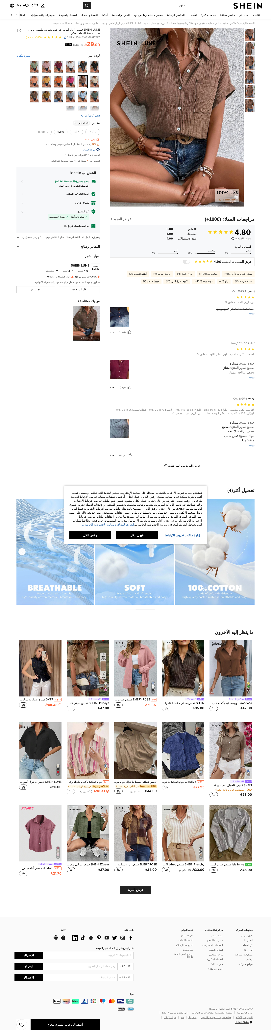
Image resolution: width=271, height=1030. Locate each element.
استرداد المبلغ (216, 950)
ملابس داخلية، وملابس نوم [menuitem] (148, 15)
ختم (182, 1017)
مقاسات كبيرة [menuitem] (208, 15)
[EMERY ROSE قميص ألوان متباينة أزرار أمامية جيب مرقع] (135, 833)
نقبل (131, 994)
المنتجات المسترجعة (212, 945)
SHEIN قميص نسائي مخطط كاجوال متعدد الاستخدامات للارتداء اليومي (183, 703)
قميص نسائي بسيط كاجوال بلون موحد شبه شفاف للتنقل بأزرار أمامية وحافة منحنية (135, 781)
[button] (18, 5)
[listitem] (86, 323)
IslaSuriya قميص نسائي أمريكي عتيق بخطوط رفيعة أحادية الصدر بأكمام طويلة (230, 864)
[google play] (56, 939)
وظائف (249, 959)
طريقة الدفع (187, 935)
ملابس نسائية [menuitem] (227, 15)
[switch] (186, 262)
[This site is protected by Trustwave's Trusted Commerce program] (131, 1009)
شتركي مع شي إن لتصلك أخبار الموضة (115, 948)
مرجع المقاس (216, 954)
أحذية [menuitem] (105, 15)
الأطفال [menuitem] (193, 15)
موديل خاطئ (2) (151, 281)
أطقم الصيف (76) (138, 274)
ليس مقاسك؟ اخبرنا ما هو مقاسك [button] (83, 155)
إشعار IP (192, 1017)
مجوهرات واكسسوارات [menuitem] (42, 15)
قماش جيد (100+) (208, 274)
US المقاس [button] (83, 123)
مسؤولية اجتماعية (244, 954)
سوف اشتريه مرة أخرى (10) (238, 274)
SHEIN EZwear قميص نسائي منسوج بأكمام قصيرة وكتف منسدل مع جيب (88, 864)
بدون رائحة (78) (184, 274)
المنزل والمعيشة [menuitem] (121, 15)
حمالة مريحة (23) (243, 281)
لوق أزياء (248, 950)
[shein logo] (247, 5)
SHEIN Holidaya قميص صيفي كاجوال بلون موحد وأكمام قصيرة (88, 703)
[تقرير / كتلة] (112, 332)
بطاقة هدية (188, 950)
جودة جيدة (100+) (203, 281)
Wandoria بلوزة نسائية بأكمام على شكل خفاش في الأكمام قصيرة (230, 703)
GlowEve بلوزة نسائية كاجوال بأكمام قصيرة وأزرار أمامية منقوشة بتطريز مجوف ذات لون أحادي (183, 781)
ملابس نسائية (229, 23)
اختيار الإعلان (170, 1017)
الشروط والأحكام (244, 1017)
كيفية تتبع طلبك (215, 969)
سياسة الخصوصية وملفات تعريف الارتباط (212, 1012)
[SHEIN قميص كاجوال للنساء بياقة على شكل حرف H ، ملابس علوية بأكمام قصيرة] (230, 750)
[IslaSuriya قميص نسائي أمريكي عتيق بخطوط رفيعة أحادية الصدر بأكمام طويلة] (230, 833)
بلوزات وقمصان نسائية (155, 23)
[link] (35, 5)
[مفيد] (129, 332)
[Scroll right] (11, 15)
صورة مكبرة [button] (23, 55)
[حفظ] (21, 1024)
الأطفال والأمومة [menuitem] (68, 15)
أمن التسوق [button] (83, 211)
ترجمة (252, 313)
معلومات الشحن (215, 940)
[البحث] (87, 5)
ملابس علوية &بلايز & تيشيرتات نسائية (186, 23)
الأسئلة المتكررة (215, 959)
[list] (102, 938)
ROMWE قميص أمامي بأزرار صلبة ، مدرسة (40, 868)
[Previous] (22, 551)
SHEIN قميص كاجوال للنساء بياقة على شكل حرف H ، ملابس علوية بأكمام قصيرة (230, 785)
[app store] (63, 939)
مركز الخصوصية (245, 1012)
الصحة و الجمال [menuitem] (89, 15)
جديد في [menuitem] (243, 15)
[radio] (95, 66)
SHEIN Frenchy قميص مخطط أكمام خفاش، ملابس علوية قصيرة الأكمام (183, 864)
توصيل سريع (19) (161, 274)
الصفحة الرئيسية (246, 23)
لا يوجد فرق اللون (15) (177, 281)
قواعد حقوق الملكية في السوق (216, 1017)
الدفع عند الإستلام (184, 945)
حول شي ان (247, 935)
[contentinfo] (74, 1001)
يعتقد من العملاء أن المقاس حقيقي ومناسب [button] (72, 144)
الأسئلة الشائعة (185, 940)
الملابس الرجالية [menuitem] (176, 15)
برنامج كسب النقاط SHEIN (183, 955)
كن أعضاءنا (247, 945)
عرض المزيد (136, 889)
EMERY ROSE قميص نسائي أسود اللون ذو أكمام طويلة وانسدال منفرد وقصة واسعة (135, 699)
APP (63, 930)
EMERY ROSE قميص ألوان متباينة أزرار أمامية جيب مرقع (135, 864)
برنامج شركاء (246, 964)
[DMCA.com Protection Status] (121, 1009)
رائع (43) (223, 281)
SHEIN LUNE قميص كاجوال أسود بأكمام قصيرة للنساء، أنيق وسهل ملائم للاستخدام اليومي (40, 781)
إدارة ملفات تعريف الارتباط (175, 1012)
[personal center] (42, 5)
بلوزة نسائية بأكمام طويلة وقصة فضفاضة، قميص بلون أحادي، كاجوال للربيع (87, 781)
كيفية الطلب (216, 935)
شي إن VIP (217, 964)
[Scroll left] (16, 15)
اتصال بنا (248, 940)
